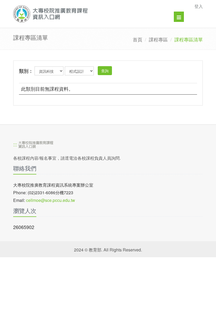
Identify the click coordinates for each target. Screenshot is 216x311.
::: (15, 144)
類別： (26, 70)
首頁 (137, 39)
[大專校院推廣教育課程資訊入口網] (89, 14)
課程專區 (158, 39)
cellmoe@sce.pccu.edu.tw (50, 200)
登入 (198, 6)
